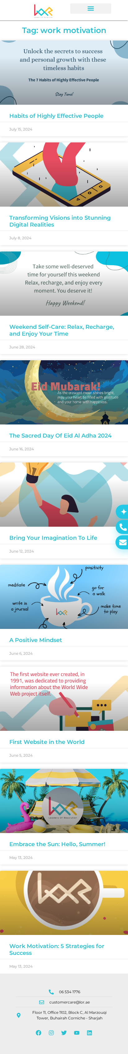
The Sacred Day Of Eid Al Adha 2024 (60, 435)
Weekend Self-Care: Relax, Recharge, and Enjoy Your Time (61, 330)
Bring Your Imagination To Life (53, 537)
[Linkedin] (89, 1032)
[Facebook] (38, 1032)
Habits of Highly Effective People (56, 116)
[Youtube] (76, 1032)
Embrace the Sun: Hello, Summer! (57, 844)
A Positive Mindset (35, 640)
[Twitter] (64, 1032)
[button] (90, 8)
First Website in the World (47, 742)
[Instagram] (51, 1032)
